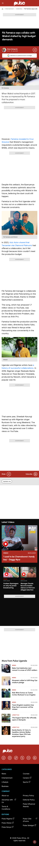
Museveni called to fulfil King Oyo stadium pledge (24, 681)
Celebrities (19, 9)
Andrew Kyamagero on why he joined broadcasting (10, 585)
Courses (26, 774)
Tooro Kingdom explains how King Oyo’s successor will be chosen (23, 707)
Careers (26, 778)
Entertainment (9, 9)
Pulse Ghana (6, 823)
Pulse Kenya (6, 827)
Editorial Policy (29, 800)
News (14, 665)
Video (5, 553)
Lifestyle (15, 715)
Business (5, 786)
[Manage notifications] (34, 842)
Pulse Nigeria (7, 819)
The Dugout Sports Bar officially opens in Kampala (24, 719)
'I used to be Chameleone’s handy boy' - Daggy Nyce (19, 558)
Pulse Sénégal (28, 825)
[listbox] (20, 579)
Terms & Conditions (6, 807)
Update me (7, 481)
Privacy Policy (28, 795)
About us (5, 795)
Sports (25, 782)
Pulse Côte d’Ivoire (27, 820)
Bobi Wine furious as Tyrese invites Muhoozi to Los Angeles (23, 694)
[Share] (35, 50)
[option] (11, 580)
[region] (19, 579)
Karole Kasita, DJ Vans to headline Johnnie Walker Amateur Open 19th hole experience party (21, 733)
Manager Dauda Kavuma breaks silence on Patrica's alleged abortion (28, 586)
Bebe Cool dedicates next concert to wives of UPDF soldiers (24, 669)
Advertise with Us (7, 801)
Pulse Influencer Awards (29, 805)
